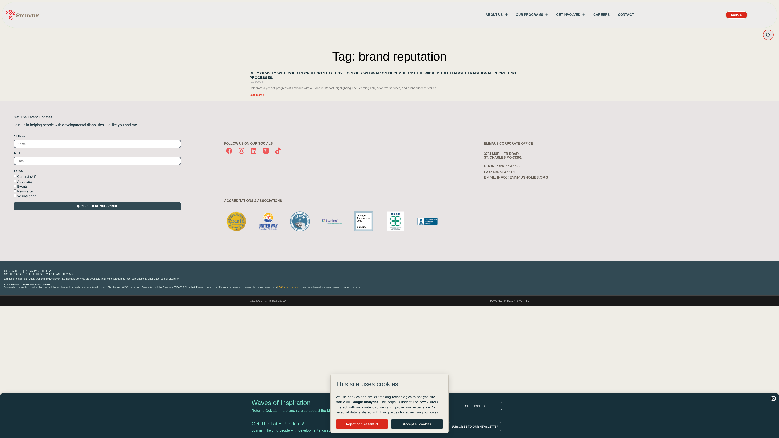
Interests (18, 171)
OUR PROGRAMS (529, 14)
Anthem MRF (65, 274)
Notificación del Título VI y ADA (29, 274)
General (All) (26, 176)
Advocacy (25, 181)
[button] (773, 398)
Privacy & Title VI (38, 271)
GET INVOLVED (568, 14)
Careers (601, 14)
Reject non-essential (362, 424)
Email (17, 153)
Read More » (257, 94)
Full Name (19, 136)
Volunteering (27, 196)
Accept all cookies (417, 424)
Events (22, 186)
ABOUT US (494, 14)
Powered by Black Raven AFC (509, 300)
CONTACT (626, 14)
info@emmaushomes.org (522, 177)
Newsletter (25, 191)
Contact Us (13, 271)
